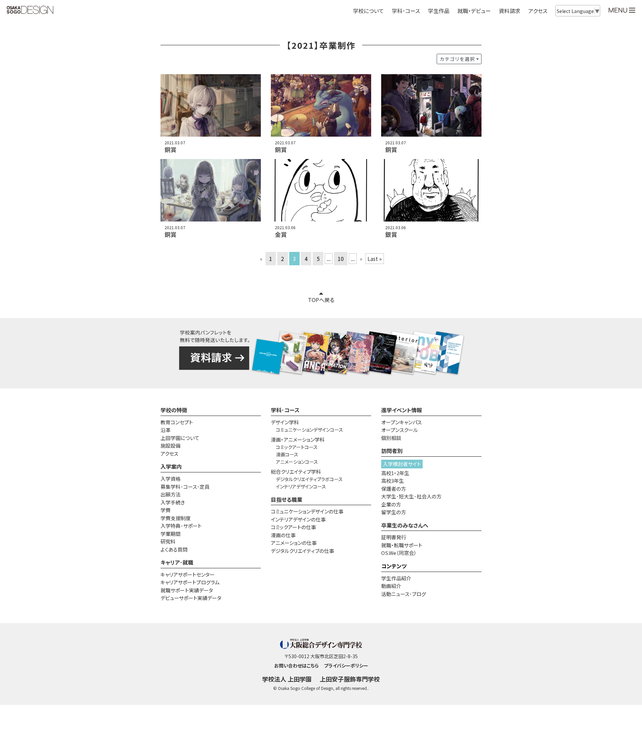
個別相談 (391, 437)
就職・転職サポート (401, 545)
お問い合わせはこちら (296, 665)
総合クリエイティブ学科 (296, 471)
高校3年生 (392, 480)
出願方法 (170, 494)
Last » (374, 259)
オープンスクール (399, 429)
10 (341, 259)
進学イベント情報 (401, 410)
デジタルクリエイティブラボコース (309, 479)
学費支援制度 (175, 518)
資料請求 (509, 11)
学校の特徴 (173, 410)
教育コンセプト (176, 422)
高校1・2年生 (395, 472)
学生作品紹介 (396, 578)
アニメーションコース (297, 461)
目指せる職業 (286, 499)
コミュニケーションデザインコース (309, 429)
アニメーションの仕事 (294, 542)
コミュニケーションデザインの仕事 (307, 511)
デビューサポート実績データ (190, 597)
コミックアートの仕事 (293, 527)
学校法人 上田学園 (287, 679)
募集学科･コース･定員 (185, 486)
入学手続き (172, 502)
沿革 (165, 429)
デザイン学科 (285, 422)
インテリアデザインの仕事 (298, 519)
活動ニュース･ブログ (403, 593)
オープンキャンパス (401, 422)
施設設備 (170, 445)
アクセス (537, 11)
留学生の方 (393, 511)
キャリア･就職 (176, 562)
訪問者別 (392, 451)
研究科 (168, 541)
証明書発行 (393, 537)
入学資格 (170, 478)
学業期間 (170, 533)
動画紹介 (391, 585)
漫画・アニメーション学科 (298, 439)
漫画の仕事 (283, 535)
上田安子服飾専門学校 (350, 679)
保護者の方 (393, 488)
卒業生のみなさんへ (404, 525)
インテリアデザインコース (301, 486)
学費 (165, 509)
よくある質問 (174, 549)
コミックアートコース (297, 447)
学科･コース (285, 410)
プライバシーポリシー (346, 665)
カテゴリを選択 (457, 58)
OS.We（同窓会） (399, 552)
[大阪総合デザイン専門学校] (30, 10)
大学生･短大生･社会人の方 (411, 496)
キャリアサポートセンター (187, 574)
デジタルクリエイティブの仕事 (302, 550)
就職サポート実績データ (186, 590)
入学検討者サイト (402, 463)
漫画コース (287, 454)
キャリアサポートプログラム (190, 582)
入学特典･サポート (181, 525)
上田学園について (179, 437)
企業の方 (391, 504)
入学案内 (171, 466)
